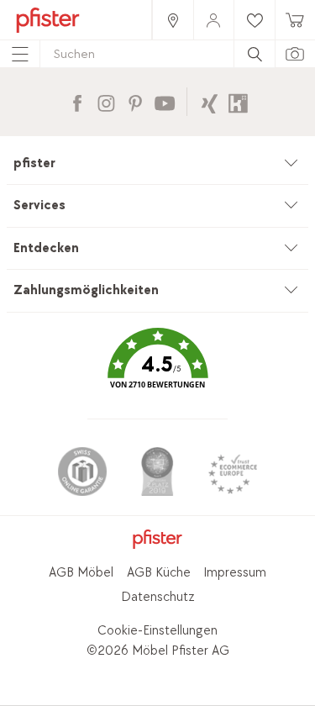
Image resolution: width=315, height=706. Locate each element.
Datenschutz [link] (158, 597)
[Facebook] (77, 101)
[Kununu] (238, 101)
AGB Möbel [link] (81, 573)
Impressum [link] (234, 573)
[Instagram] (106, 101)
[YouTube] (164, 101)
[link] (172, 20)
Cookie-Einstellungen (157, 631)
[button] (157, 370)
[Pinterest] (135, 101)
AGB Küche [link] (159, 573)
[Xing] (209, 101)
